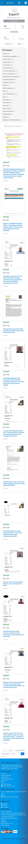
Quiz (5, 97)
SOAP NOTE (7, 102)
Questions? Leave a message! (10, 797)
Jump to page (5, 754)
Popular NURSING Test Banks (9, 818)
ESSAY (6, 85)
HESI (5, 91)
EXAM (6, 53)
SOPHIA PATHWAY (9, 111)
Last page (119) (20, 750)
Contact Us (4, 780)
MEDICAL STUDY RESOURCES (12, 120)
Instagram (5, 804)
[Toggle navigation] (19, 2)
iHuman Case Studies (10, 73)
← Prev (5, 750)
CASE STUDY (8, 62)
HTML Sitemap (6, 784)
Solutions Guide (8, 68)
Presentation (7, 99)
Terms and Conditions (7, 779)
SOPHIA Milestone (9, 88)
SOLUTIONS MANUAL (10, 94)
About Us (3, 773)
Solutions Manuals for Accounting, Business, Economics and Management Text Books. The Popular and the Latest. (13, 814)
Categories (4, 821)
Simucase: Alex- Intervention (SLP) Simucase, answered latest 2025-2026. (13, 583)
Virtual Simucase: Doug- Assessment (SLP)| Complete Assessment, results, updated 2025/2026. (14, 483)
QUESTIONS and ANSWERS (11, 76)
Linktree (4, 805)
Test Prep (6, 105)
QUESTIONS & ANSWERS (11, 56)
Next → (11, 750)
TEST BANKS (8, 65)
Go (22, 754)
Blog (2, 782)
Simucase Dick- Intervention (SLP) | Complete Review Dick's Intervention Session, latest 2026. (13, 330)
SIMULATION (7, 108)
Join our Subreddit (6, 811)
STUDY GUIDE (8, 59)
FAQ (3, 795)
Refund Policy (5, 777)
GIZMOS (6, 117)
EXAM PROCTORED (9, 79)
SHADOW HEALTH (9, 82)
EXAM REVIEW (8, 114)
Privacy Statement (6, 775)
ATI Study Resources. (10, 71)
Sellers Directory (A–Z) (8, 786)
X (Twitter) (5, 807)
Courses (3, 820)
